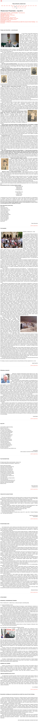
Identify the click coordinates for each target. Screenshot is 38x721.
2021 (14, 5)
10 (21, 8)
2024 (7, 5)
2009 (18, 6)
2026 (2, 5)
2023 (9, 5)
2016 (26, 5)
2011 (13, 6)
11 (23, 8)
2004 (23, 6)
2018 (21, 5)
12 (24, 8)
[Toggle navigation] (1, 1)
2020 (16, 5)
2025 (4, 5)
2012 (36, 5)
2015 (28, 5)
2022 (12, 5)
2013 (33, 5)
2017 (24, 5)
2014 (31, 5)
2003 (25, 6)
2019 (19, 5)
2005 (20, 6)
